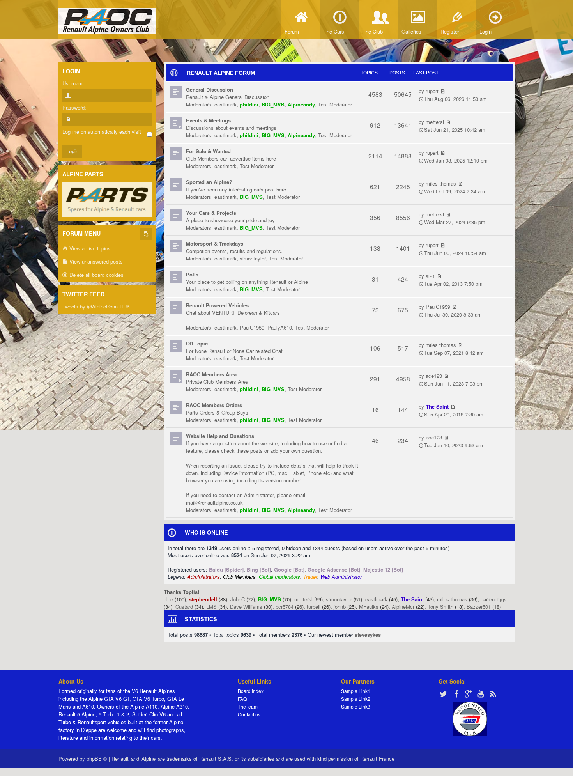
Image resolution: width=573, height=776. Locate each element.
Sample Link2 (355, 698)
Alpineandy (301, 104)
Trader (310, 576)
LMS (211, 606)
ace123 (434, 375)
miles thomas (441, 183)
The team (248, 706)
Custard (184, 606)
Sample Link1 (355, 690)
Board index (251, 690)
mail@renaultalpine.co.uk (214, 502)
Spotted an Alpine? (209, 182)
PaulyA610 (279, 327)
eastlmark (225, 104)
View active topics (89, 248)
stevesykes (368, 634)
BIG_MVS (273, 104)
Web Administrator (341, 576)
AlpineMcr (403, 606)
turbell (313, 606)
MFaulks (368, 606)
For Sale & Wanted (208, 151)
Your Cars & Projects (211, 212)
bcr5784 (285, 606)
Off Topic (197, 343)
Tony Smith (440, 606)
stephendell (203, 599)
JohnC (237, 599)
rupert (432, 91)
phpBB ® (97, 758)
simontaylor (253, 258)
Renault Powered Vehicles (217, 305)
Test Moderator (335, 104)
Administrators (203, 576)
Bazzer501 (479, 606)
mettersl (435, 122)
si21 (430, 276)
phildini (249, 104)
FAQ (242, 698)
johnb (340, 606)
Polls (192, 274)
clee (168, 599)
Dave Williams (246, 606)
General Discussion (209, 89)
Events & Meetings (208, 120)
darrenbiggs (494, 599)
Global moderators (279, 576)
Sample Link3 (355, 706)
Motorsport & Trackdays (214, 243)
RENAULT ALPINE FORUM (221, 73)
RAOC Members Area (211, 374)
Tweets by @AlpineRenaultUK (96, 306)
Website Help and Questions (220, 435)
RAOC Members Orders (214, 405)
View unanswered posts (95, 261)
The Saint (437, 406)
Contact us (249, 714)
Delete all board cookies (96, 274)
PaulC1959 (252, 327)
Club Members (239, 576)
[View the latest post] (443, 91)
